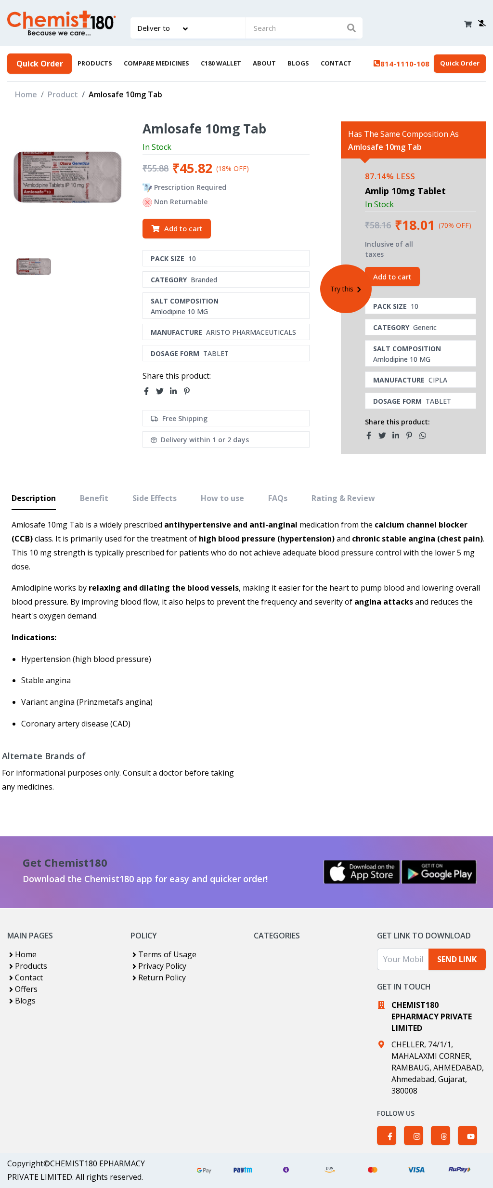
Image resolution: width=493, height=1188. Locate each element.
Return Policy (162, 977)
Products (31, 966)
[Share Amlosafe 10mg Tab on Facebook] (149, 391)
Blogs (25, 1000)
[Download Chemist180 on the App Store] (362, 872)
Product (63, 94)
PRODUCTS (95, 63)
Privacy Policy (162, 966)
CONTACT (336, 63)
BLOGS (298, 63)
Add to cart (183, 228)
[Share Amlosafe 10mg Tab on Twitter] (162, 391)
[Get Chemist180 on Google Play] (439, 872)
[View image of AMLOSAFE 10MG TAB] (33, 267)
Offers (26, 989)
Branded (204, 279)
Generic (425, 327)
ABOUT (264, 63)
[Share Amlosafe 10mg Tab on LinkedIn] (176, 391)
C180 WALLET (221, 63)
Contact (29, 977)
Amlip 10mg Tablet (405, 191)
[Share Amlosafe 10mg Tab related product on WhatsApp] (425, 435)
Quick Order (39, 63)
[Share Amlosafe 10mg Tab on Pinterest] (189, 391)
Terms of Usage (167, 954)
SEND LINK (457, 959)
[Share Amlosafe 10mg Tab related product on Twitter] (385, 435)
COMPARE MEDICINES (156, 63)
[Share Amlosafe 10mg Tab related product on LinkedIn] (398, 435)
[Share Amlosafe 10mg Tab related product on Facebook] (371, 435)
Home (26, 94)
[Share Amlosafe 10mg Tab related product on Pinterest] (412, 435)
